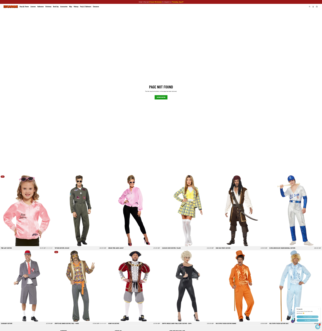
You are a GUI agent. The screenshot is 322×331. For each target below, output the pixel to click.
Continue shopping (161, 97)
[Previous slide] (2, 210)
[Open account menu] (313, 6)
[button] (317, 326)
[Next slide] (51, 210)
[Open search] (309, 6)
